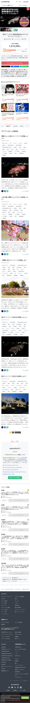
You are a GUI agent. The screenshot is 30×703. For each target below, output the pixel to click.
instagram (24, 151)
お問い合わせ (17, 655)
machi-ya (3, 668)
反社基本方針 (17, 671)
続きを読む (24, 462)
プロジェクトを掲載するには (7, 5)
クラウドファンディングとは (6, 634)
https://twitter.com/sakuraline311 (11, 469)
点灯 (25, 385)
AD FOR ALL (3, 662)
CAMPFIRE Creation (5, 651)
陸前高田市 (21, 153)
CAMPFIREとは (18, 647)
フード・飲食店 (4, 600)
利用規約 (16, 660)
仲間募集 (21, 126)
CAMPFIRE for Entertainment (6, 655)
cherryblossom (10, 145)
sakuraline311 (8, 39)
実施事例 (16, 636)
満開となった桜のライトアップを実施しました (14, 137)
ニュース (16, 651)
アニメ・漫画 (3, 603)
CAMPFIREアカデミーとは (6, 632)
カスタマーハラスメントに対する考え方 (21, 674)
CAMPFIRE (3, 647)
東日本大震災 (18, 145)
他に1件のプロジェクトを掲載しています (16, 454)
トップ (2, 589)
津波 (3, 149)
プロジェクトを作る (5, 622)
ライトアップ (22, 149)
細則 (16, 663)
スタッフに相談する (19, 622)
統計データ (17, 638)
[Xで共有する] (2, 191)
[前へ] (2, 17)
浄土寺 (21, 334)
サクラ (20, 143)
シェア (15, 66)
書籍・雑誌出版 (18, 607)
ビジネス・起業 (4, 609)
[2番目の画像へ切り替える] (9, 29)
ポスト (6, 66)
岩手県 (24, 39)
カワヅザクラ (21, 387)
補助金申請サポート (5, 670)
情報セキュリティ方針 (19, 669)
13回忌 (15, 147)
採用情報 (15, 690)
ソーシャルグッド (17, 39)
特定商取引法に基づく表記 (9, 474)
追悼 (12, 389)
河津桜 (15, 387)
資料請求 (3, 624)
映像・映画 (17, 605)
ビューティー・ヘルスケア (20, 609)
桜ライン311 (5, 143)
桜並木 (25, 143)
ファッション (3, 605)
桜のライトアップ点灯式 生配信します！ (14, 376)
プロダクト (3, 598)
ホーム (2, 126)
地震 (24, 147)
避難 (24, 389)
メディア (17, 332)
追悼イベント (18, 389)
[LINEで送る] (7, 191)
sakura (4, 145)
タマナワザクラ (5, 389)
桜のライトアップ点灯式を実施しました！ (14, 317)
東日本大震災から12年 (7, 147)
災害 (8, 149)
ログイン (20, 1)
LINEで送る (25, 66)
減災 (17, 149)
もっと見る (25, 191)
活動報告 (8, 126)
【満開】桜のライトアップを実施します (14, 260)
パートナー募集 (22, 690)
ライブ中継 (17, 151)
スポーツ (16, 603)
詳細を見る (4, 500)
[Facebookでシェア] (5, 191)
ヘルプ (16, 653)
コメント (27, 126)
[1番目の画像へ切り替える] (3, 29)
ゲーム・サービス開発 (5, 607)
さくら (15, 143)
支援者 (15, 126)
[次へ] (28, 17)
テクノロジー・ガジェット (6, 596)
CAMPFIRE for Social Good (6, 653)
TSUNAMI (16, 210)
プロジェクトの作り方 (5, 636)
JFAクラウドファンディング (6, 666)
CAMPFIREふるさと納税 (6, 660)
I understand (25, 697)
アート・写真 (3, 611)
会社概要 (7, 690)
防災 (12, 149)
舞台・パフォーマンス (19, 611)
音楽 (16, 598)
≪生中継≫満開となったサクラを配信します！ (14, 198)
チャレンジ (17, 600)
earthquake (5, 210)
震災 (20, 147)
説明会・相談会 (18, 632)
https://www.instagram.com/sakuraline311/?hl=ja (15, 472)
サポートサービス (18, 634)
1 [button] (10, 432)
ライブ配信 (5, 153)
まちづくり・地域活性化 (19, 596)
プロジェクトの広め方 (5, 638)
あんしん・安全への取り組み (20, 649)
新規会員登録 (25, 1)
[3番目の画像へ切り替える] (15, 29)
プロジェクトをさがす (9, 589)
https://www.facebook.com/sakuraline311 (13, 467)
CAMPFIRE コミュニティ (6, 649)
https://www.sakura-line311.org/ (11, 465)
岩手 (15, 153)
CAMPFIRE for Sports (5, 657)
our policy (3, 701)
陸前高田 (4, 155)
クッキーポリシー (18, 677)
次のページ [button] (17, 432)
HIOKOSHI (3, 664)
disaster (4, 212)
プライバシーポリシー (19, 665)
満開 (11, 273)
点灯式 (20, 330)
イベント (4, 151)
